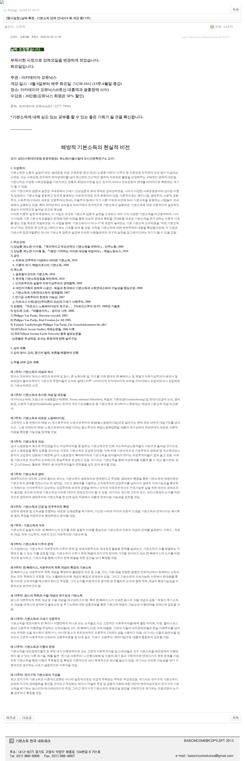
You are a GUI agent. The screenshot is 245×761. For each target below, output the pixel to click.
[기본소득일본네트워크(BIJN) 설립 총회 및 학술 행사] (11, 717)
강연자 (13, 36)
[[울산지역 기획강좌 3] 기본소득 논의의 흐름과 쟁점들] (27, 717)
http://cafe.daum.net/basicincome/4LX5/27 (205, 37)
